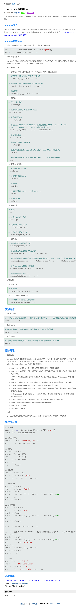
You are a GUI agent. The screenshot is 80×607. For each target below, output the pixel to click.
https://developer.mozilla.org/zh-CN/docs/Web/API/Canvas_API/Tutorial (33, 580)
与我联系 (34, 604)
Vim (51, 604)
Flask (58, 604)
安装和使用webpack (20, 584)
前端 (15, 13)
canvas (30, 13)
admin (8, 13)
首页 (13, 4)
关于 (27, 604)
